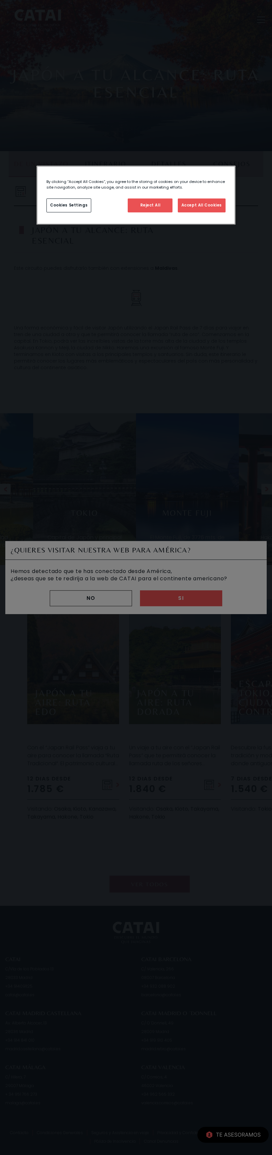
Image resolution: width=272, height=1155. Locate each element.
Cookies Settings (69, 205)
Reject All (150, 205)
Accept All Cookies (201, 205)
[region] (136, 195)
